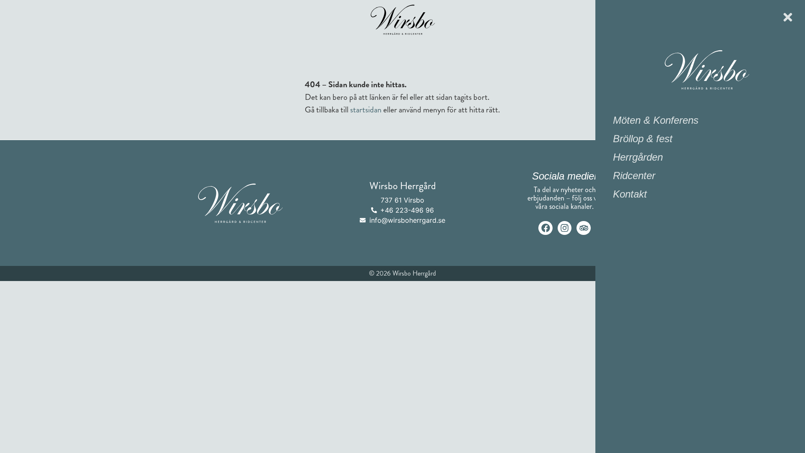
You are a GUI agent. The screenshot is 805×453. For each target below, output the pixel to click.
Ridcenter (634, 175)
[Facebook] (545, 228)
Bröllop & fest (643, 138)
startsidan (366, 110)
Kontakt (630, 194)
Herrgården (638, 157)
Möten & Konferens (656, 120)
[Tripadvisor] (583, 228)
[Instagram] (565, 228)
